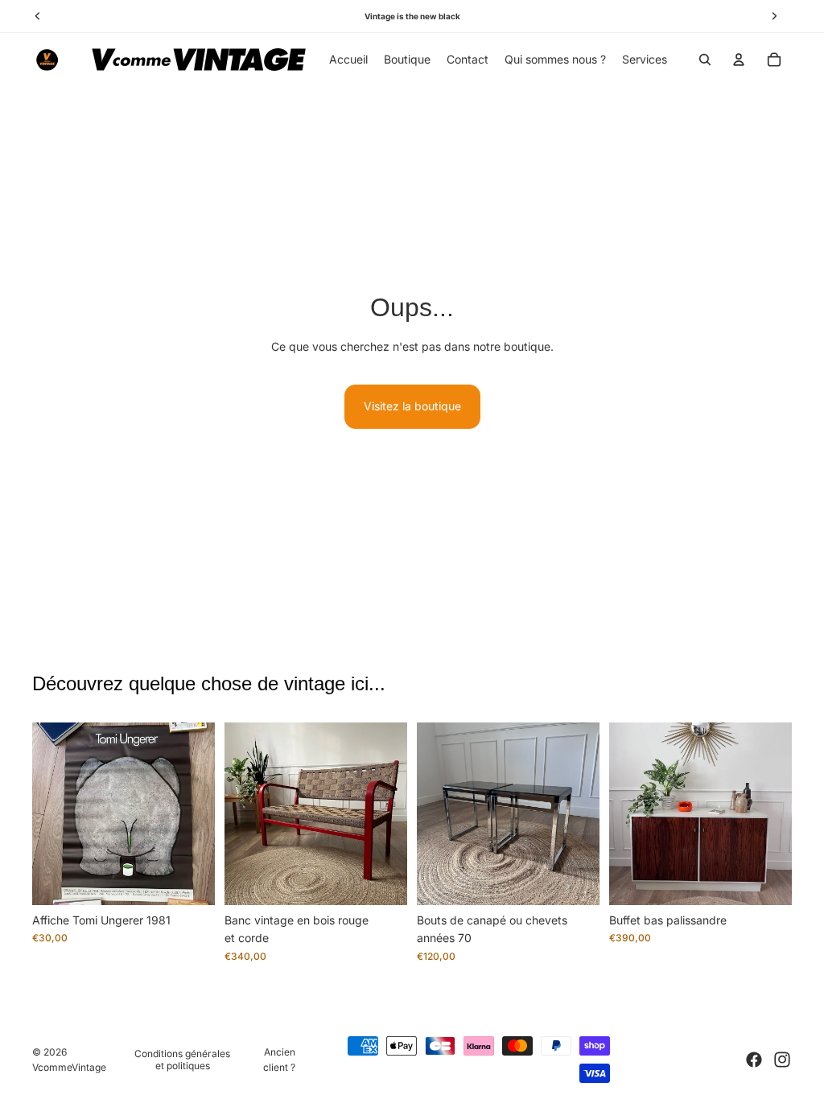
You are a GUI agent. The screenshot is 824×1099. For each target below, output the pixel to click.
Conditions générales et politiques (182, 1060)
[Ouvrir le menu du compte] (738, 59)
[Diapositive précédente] (44, 814)
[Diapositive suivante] (202, 814)
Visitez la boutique (412, 406)
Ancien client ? (279, 1059)
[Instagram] (782, 1059)
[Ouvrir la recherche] (705, 59)
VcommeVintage (69, 1067)
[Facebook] (754, 1059)
